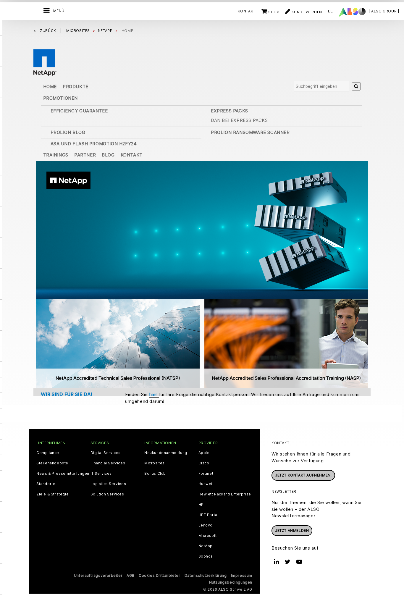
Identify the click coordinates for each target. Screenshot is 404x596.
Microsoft (207, 536)
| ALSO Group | (384, 11)
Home (50, 86)
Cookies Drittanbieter (159, 575)
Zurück (48, 30)
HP (201, 505)
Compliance (47, 453)
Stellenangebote (52, 463)
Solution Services (107, 494)
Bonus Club (155, 473)
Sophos (205, 556)
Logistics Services (108, 484)
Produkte (75, 86)
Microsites (154, 463)
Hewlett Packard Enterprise (224, 494)
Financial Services (108, 463)
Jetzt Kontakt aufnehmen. (303, 475)
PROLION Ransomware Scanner (250, 132)
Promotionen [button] (60, 98)
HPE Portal (208, 515)
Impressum (241, 575)
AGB (131, 575)
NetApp (205, 546)
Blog (108, 155)
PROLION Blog (68, 132)
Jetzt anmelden (292, 530)
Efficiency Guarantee (79, 111)
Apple (204, 453)
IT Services (101, 473)
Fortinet (206, 473)
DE (330, 11)
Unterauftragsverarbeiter (98, 575)
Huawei (205, 484)
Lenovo (205, 525)
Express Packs (229, 111)
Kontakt (247, 11)
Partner (85, 155)
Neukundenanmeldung (165, 453)
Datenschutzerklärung (206, 575)
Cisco (203, 463)
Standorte (45, 484)
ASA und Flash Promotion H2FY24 (94, 143)
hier (154, 394)
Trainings (55, 155)
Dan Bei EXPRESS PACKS (239, 120)
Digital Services (106, 453)
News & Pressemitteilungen (62, 473)
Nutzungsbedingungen (230, 582)
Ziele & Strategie (52, 494)
